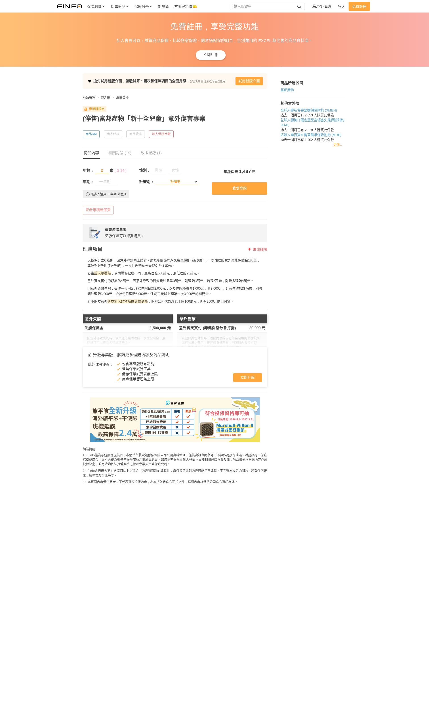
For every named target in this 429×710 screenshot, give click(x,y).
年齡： (88, 171)
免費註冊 (359, 6)
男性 (158, 170)
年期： (88, 182)
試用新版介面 (249, 81)
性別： (145, 170)
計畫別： (146, 182)
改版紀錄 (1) (151, 153)
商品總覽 (89, 97)
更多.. (337, 145)
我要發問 (239, 188)
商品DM (91, 134)
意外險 (105, 97)
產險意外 (122, 97)
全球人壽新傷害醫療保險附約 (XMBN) (308, 110)
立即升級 (247, 377)
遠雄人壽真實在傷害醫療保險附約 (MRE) (310, 135)
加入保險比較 (161, 134)
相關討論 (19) (119, 153)
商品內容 (91, 153)
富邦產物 (287, 90)
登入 (341, 6)
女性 (175, 170)
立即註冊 (211, 55)
